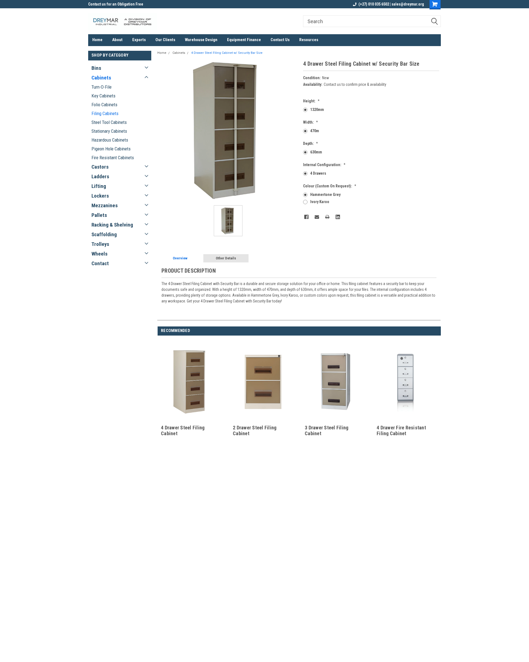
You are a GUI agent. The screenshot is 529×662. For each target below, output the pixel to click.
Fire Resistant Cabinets (112, 157)
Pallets (99, 215)
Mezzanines (104, 205)
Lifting (98, 186)
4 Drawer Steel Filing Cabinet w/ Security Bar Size (227, 53)
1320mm (317, 109)
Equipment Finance (244, 39)
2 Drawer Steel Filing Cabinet (254, 430)
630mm (316, 152)
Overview (180, 258)
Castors (100, 167)
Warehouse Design (201, 39)
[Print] (327, 217)
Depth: (310, 143)
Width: (310, 122)
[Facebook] (306, 217)
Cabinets (101, 78)
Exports (139, 39)
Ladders (100, 176)
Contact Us (280, 39)
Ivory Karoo (319, 202)
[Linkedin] (338, 217)
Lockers (100, 196)
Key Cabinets (103, 96)
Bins (96, 68)
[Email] (317, 217)
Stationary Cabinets (109, 131)
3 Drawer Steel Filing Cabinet (326, 430)
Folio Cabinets (104, 104)
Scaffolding (104, 234)
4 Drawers (318, 173)
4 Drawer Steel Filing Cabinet (182, 430)
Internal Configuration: (324, 165)
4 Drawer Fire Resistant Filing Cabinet (401, 430)
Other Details (226, 258)
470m (314, 131)
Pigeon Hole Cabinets (111, 148)
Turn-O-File (101, 87)
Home (97, 39)
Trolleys (100, 244)
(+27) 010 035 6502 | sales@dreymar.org (391, 4)
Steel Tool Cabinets (109, 122)
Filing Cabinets (104, 113)
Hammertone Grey (325, 194)
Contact (100, 263)
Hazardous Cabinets (109, 140)
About (117, 39)
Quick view (191, 419)
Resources (308, 39)
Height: (311, 101)
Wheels (99, 254)
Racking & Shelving (112, 225)
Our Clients (165, 39)
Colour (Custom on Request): (329, 186)
